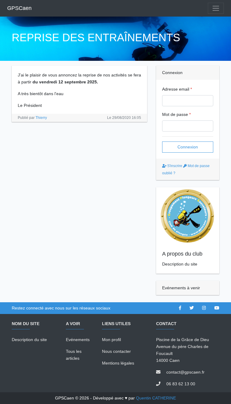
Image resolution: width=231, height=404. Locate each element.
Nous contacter (116, 351)
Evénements (78, 339)
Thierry (41, 118)
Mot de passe (176, 114)
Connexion (187, 147)
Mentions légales (118, 363)
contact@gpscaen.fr (185, 372)
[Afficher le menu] (216, 8)
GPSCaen (19, 8)
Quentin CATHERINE (156, 398)
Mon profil (111, 339)
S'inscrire (174, 166)
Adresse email (177, 89)
